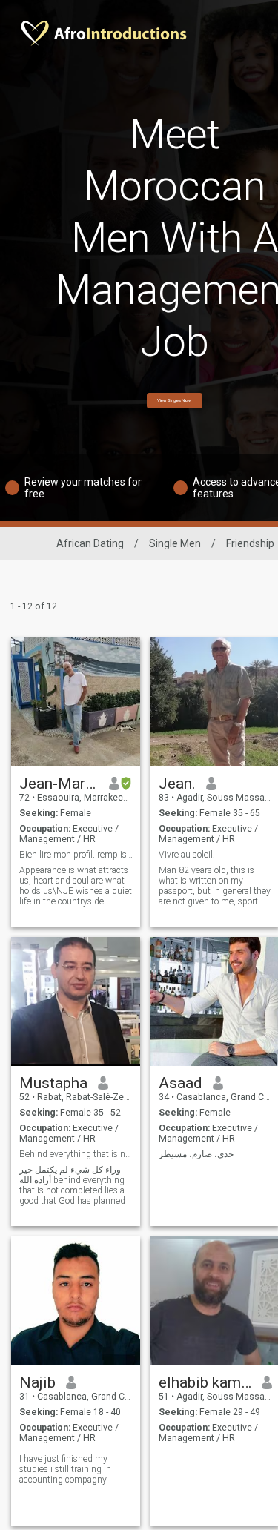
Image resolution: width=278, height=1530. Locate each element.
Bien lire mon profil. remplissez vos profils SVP (76, 855)
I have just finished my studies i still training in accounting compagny (65, 1469)
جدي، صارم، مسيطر (196, 1154)
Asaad (180, 1083)
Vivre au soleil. (187, 855)
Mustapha (53, 1083)
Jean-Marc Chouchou (59, 783)
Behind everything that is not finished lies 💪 (76, 1154)
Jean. (177, 783)
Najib (37, 1382)
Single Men (175, 543)
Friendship (250, 543)
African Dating (90, 543)
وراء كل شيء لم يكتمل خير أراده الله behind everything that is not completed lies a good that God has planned (72, 1185)
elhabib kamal (205, 1382)
